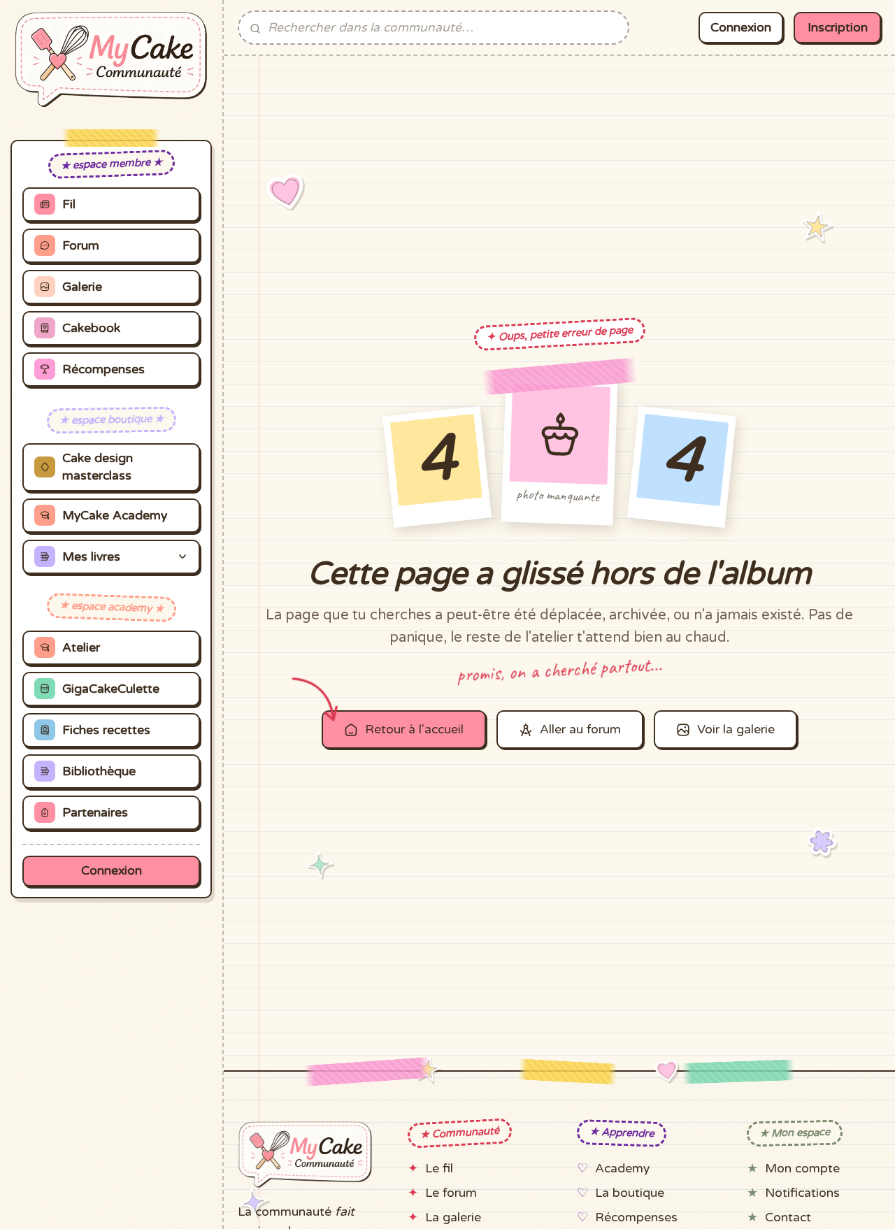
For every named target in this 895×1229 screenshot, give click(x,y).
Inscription (838, 27)
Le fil (439, 1168)
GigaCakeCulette (110, 689)
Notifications (802, 1193)
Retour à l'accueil (414, 729)
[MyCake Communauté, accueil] (111, 59)
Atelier (81, 647)
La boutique (629, 1193)
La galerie (453, 1217)
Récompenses (103, 369)
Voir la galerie (736, 729)
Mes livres (91, 556)
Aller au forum (580, 729)
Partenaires (95, 812)
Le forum (451, 1193)
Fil (69, 204)
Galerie (82, 287)
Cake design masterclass (97, 467)
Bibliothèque (99, 771)
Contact (788, 1217)
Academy (622, 1168)
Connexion (111, 870)
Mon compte (802, 1168)
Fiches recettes (106, 730)
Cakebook (91, 328)
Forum (80, 245)
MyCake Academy (114, 515)
